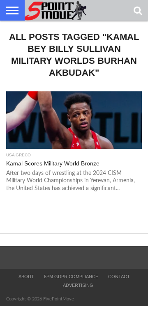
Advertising (78, 285)
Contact (119, 276)
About (26, 276)
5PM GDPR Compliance (71, 276)
